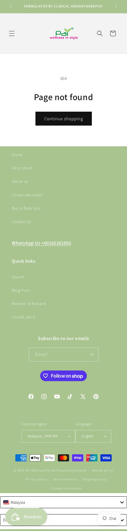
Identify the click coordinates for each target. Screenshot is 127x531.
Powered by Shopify (71, 470)
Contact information (66, 488)
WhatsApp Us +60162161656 (41, 243)
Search (18, 277)
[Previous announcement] (10, 6)
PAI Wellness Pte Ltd (41, 470)
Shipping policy (95, 479)
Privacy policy (36, 479)
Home (17, 154)
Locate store (23, 317)
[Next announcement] (116, 6)
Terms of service (65, 479)
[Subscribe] (91, 355)
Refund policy (102, 470)
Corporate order (27, 195)
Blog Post (21, 290)
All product (22, 168)
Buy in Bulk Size (26, 208)
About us (20, 181)
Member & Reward (29, 303)
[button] (11, 33)
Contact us (21, 221)
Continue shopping (63, 118)
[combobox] (63, 502)
